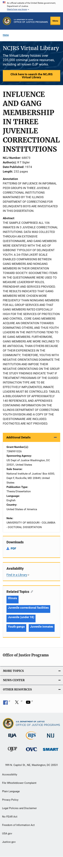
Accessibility (9, 774)
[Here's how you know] (31, 6)
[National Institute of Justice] (50, 738)
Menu (55, 20)
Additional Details (18, 437)
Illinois (12, 598)
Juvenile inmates (41, 626)
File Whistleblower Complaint (19, 783)
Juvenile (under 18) (21, 617)
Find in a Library (16, 575)
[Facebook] (6, 703)
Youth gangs (16, 626)
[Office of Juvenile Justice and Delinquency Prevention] (12, 752)
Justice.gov (9, 841)
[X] (18, 703)
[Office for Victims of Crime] (31, 751)
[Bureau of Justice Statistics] (31, 740)
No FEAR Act (9, 816)
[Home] (31, 21)
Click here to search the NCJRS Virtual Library (31, 75)
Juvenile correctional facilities (28, 607)
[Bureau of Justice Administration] (12, 738)
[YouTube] (29, 703)
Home (6, 35)
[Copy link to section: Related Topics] (31, 591)
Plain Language (11, 791)
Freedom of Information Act (18, 825)
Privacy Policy (10, 799)
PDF (13, 548)
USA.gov (7, 833)
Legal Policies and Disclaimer (19, 808)
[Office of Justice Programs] (7, 21)
